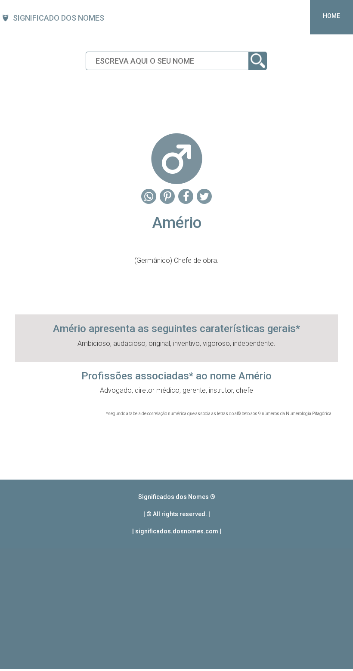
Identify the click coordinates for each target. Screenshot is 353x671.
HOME (331, 15)
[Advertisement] (176, 608)
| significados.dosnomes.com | (176, 531)
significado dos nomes (58, 17)
